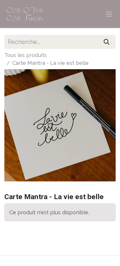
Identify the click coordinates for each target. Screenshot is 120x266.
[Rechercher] (107, 42)
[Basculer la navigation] (109, 14)
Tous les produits (25, 55)
